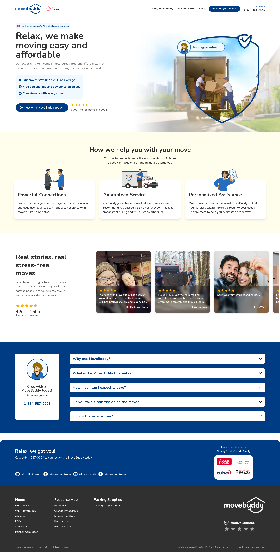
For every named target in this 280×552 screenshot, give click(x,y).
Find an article (62, 526)
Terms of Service (251, 547)
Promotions (61, 505)
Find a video (61, 521)
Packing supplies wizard (108, 505)
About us (20, 516)
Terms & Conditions (24, 547)
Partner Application (26, 532)
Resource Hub (186, 8)
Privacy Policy (43, 547)
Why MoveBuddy (25, 511)
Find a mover (23, 505)
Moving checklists (64, 516)
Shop (202, 8)
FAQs (18, 521)
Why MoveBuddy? (163, 8)
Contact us (21, 526)
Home (20, 499)
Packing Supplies (108, 499)
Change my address (66, 511)
